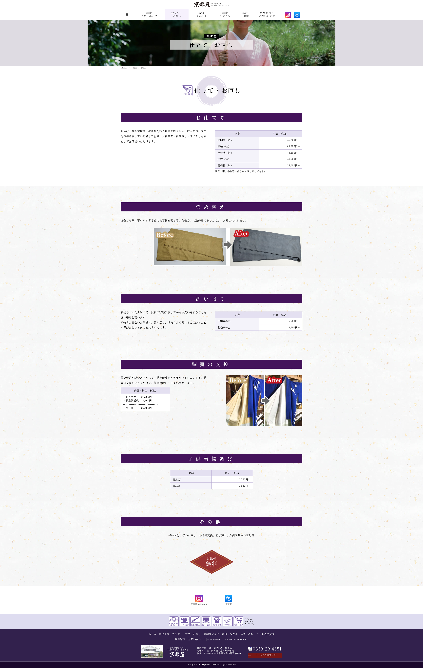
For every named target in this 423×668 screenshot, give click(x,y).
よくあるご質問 (265, 634)
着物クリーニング (149, 14)
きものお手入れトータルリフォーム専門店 (177, 650)
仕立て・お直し (176, 14)
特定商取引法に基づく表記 (235, 639)
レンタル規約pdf (214, 639)
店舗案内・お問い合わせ (267, 14)
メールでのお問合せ (265, 655)
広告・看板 (246, 14)
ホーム (124, 68)
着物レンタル (225, 14)
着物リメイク (201, 14)
